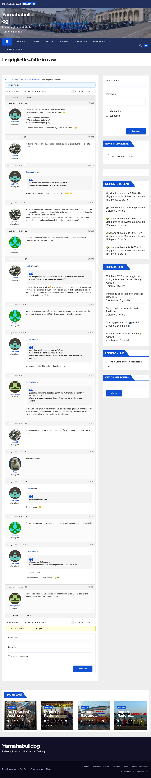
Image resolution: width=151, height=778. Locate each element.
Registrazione (142, 772)
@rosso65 (30, 172)
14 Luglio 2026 (55, 721)
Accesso (82, 668)
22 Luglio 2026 (18, 721)
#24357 (91, 203)
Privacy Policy (103, 41)
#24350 (91, 305)
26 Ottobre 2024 (129, 721)
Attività (106, 767)
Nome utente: (13, 638)
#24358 (91, 231)
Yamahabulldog (21, 746)
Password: (12, 647)
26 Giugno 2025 (91, 721)
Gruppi (125, 767)
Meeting (11, 707)
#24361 (91, 482)
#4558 (91, 103)
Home (7, 80)
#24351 (91, 333)
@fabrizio (30, 266)
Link (36, 41)
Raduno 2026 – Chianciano (121, 333)
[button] (140, 45)
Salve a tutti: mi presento (131, 207)
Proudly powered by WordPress (16, 769)
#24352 (91, 423)
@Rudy (29, 488)
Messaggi (80, 41)
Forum (63, 41)
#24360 (91, 452)
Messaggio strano (115, 322)
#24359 (91, 259)
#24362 (91, 516)
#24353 (91, 375)
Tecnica (20, 41)
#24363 (91, 545)
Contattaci (13, 49)
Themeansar (51, 769)
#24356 (91, 165)
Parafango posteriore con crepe (123, 294)
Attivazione (96, 767)
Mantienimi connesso (19, 657)
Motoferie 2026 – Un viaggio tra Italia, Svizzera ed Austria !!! (125, 196)
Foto (49, 41)
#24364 (91, 587)
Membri (134, 767)
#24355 (91, 137)
